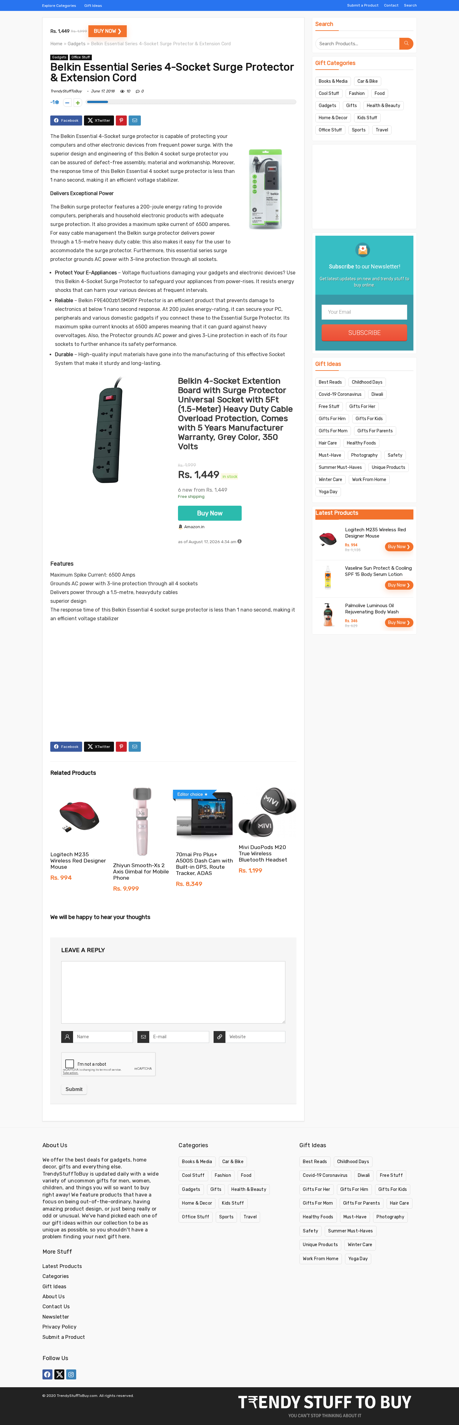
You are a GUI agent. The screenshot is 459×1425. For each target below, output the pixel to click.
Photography (364, 455)
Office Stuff (81, 57)
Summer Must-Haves (340, 467)
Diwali (377, 394)
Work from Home (369, 479)
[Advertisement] (173, 695)
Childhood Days (367, 382)
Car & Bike (368, 81)
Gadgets (77, 44)
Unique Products (388, 467)
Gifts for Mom (333, 431)
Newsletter (55, 1317)
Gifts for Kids (369, 418)
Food (380, 93)
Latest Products (62, 1266)
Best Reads (330, 382)
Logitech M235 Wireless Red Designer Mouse (78, 860)
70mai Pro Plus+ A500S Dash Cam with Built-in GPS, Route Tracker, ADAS (204, 863)
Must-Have (330, 455)
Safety (395, 455)
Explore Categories (59, 5)
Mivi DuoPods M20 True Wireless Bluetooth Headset (263, 853)
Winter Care (330, 479)
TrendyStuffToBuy (66, 91)
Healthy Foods (361, 443)
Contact (391, 5)
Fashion (357, 93)
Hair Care (328, 443)
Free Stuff (329, 406)
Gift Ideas (93, 5)
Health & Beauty (383, 105)
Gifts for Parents (375, 431)
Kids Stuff (367, 117)
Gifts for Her (362, 406)
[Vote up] (78, 102)
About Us (53, 1297)
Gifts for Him (332, 418)
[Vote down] (67, 102)
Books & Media (333, 81)
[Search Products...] (406, 44)
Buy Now (210, 513)
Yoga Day (328, 491)
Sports (359, 130)
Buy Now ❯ (107, 31)
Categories (55, 1276)
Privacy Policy (59, 1327)
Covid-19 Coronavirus (340, 394)
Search (410, 5)
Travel (382, 130)
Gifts (351, 105)
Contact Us (56, 1307)
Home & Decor (333, 117)
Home (56, 44)
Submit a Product (362, 5)
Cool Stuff (329, 93)
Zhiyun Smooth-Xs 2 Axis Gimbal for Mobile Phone (141, 871)
